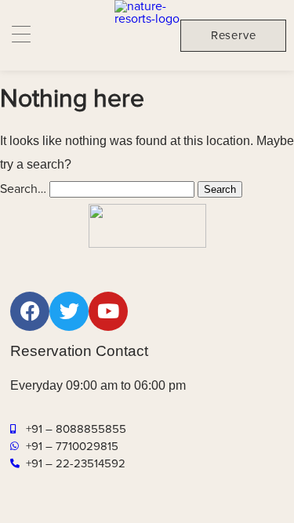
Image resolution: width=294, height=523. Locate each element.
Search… (23, 189)
